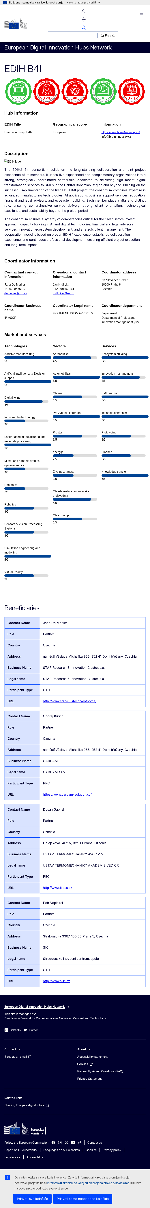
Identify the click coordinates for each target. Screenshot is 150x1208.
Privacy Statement (89, 1078)
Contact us (94, 1142)
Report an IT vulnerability (20, 1150)
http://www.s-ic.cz (56, 981)
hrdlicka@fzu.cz (63, 293)
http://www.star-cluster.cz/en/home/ (69, 701)
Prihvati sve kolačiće (32, 1199)
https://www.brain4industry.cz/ (121, 132)
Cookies (91, 1150)
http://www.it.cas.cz (57, 888)
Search (83, 27)
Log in (83, 11)
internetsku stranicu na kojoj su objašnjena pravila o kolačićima (88, 1183)
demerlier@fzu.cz (15, 293)
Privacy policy (112, 1150)
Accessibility (35, 1157)
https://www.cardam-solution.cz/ (67, 794)
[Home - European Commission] (15, 23)
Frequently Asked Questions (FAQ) (100, 1071)
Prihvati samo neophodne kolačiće (83, 1199)
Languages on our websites (61, 1150)
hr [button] (84, 19)
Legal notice (12, 1157)
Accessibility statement (92, 1056)
